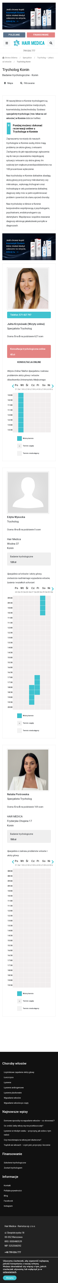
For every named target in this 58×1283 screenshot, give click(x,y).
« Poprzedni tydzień (13, 386)
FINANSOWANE (41, 35)
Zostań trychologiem (13, 1168)
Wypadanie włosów (12, 1098)
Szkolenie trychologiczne (15, 1163)
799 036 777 (29, 50)
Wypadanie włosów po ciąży (16, 1103)
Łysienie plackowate (13, 1093)
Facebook (8, 1201)
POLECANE (14, 35)
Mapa (10, 83)
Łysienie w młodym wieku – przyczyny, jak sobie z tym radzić (27, 1133)
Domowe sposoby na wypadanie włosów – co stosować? (29, 1120)
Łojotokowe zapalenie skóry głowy (19, 1072)
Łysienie (7, 1082)
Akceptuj (9, 1278)
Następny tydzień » (53, 386)
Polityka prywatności (13, 1190)
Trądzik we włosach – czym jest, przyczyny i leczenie (27, 1145)
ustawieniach (9, 1272)
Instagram (8, 1206)
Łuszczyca (8, 1077)
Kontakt (7, 1185)
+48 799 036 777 (13, 1252)
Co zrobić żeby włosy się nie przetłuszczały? (23, 1126)
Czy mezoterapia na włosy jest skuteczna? (22, 1140)
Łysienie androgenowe (14, 1087)
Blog (6, 1196)
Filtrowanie (29, 83)
